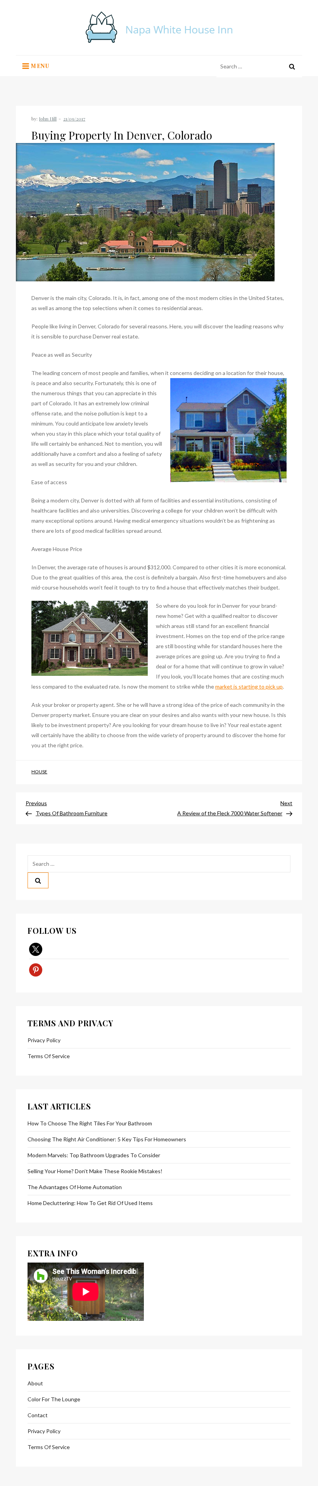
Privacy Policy (44, 1040)
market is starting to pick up (249, 686)
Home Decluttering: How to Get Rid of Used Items (90, 1203)
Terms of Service (49, 1056)
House (39, 771)
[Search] (292, 66)
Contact (38, 1415)
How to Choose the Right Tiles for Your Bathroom (90, 1123)
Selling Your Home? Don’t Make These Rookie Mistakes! (95, 1171)
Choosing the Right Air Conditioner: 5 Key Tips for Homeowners (107, 1139)
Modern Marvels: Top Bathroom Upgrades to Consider (94, 1155)
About (35, 1383)
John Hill (48, 118)
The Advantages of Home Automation (75, 1187)
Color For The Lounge (54, 1399)
